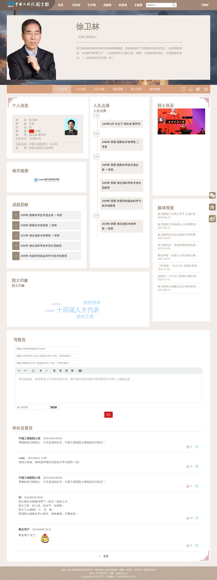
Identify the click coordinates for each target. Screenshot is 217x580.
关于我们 (138, 570)
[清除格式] (33, 371)
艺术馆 (92, 5)
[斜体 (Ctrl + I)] (47, 371)
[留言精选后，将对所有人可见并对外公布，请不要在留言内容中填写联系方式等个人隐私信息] (108, 388)
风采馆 (76, 5)
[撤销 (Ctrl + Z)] (19, 371)
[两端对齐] (72, 371)
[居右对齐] (66, 371)
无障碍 (205, 5)
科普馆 (123, 5)
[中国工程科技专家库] (46, 179)
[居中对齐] (60, 371)
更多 (106, 556)
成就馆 (107, 5)
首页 (60, 5)
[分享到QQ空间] (206, 89)
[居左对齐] (54, 371)
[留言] (183, 89)
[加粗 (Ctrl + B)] (41, 371)
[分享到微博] (198, 89)
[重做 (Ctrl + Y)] (25, 371)
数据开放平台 (149, 570)
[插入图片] (80, 371)
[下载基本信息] (191, 89)
